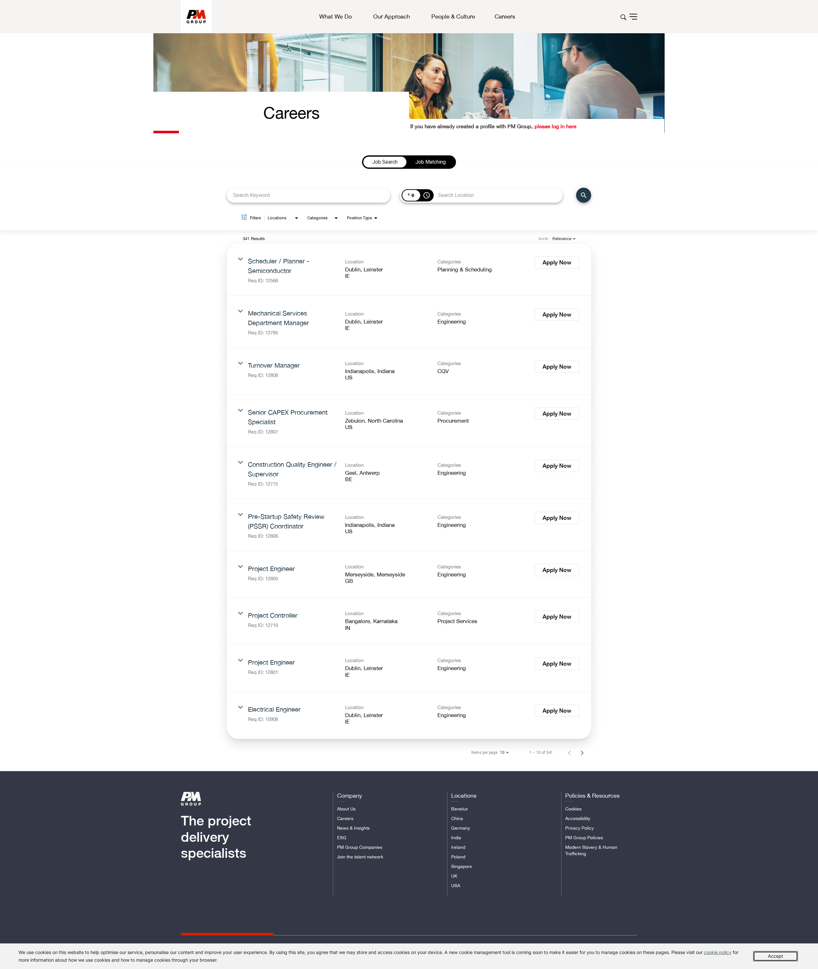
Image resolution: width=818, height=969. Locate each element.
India (456, 837)
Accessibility (577, 818)
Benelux (459, 808)
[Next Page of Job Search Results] (582, 752)
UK (454, 876)
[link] (409, 270)
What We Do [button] (335, 16)
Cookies (573, 808)
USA (455, 885)
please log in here (554, 126)
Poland (458, 856)
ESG (341, 837)
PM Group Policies (584, 837)
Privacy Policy (579, 828)
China (457, 818)
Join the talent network (360, 856)
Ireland (458, 847)
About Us (346, 808)
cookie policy (717, 952)
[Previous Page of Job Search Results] (569, 752)
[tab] (384, 162)
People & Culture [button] (453, 16)
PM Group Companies (359, 847)
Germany (460, 828)
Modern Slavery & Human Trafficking (591, 850)
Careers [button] (505, 16)
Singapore (461, 866)
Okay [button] (775, 956)
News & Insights (353, 828)
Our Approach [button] (391, 16)
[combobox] (308, 195)
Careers (345, 818)
